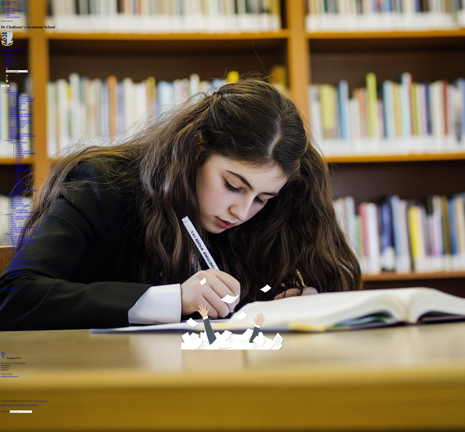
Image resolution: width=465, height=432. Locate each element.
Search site (5, 411)
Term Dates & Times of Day (21, 134)
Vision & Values (17, 138)
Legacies (19, 253)
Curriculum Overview (19, 142)
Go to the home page (9, 289)
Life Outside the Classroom (21, 216)
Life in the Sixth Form (19, 243)
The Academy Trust (23, 121)
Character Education (18, 110)
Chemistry (19, 149)
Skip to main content (9, 2)
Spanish (19, 184)
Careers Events (21, 210)
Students (9, 54)
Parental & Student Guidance (27, 212)
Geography (20, 164)
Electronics (20, 158)
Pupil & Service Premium (20, 206)
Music (18, 173)
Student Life (10, 214)
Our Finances (21, 125)
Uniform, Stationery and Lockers (23, 136)
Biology (19, 145)
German (19, 166)
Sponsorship (20, 256)
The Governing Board (24, 123)
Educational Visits (17, 219)
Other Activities (17, 232)
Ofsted (13, 129)
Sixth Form (10, 234)
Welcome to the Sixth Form (21, 236)
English (18, 160)
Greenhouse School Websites (26, 405)
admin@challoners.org (9, 376)
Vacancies (9, 269)
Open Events (20, 103)
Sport (13, 221)
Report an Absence (13, 17)
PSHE (18, 177)
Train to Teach (16, 273)
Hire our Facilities (17, 264)
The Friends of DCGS (19, 260)
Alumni (13, 258)
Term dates (10, 8)
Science (18, 182)
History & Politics (22, 168)
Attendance (15, 107)
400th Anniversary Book (20, 266)
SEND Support (16, 201)
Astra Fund (20, 251)
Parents (8, 56)
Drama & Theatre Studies (25, 153)
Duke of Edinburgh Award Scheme (24, 227)
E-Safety (19, 199)
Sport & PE (20, 186)
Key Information (12, 92)
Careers (13, 208)
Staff (7, 58)
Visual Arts (20, 188)
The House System (18, 229)
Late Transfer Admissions (25, 99)
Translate (23, 73)
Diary (8, 15)
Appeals (19, 105)
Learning (9, 140)
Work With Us (16, 271)
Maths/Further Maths (23, 171)
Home (8, 90)
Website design (6, 405)
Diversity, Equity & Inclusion (22, 114)
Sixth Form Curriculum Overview (24, 240)
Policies (14, 131)
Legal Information (40, 401)
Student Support (12, 195)
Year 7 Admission (22, 97)
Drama (13, 225)
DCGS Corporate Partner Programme (25, 262)
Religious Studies (22, 179)
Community (10, 247)
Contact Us (10, 64)
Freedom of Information (20, 116)
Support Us (10, 60)
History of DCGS (17, 127)
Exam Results (16, 192)
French (18, 162)
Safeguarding (16, 197)
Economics (20, 155)
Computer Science (23, 151)
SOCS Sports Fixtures (14, 10)
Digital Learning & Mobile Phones (24, 190)
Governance (15, 118)
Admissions (10, 13)
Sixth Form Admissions (24, 101)
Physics (18, 175)
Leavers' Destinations (19, 245)
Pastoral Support (17, 203)
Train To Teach (11, 62)
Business (19, 147)
